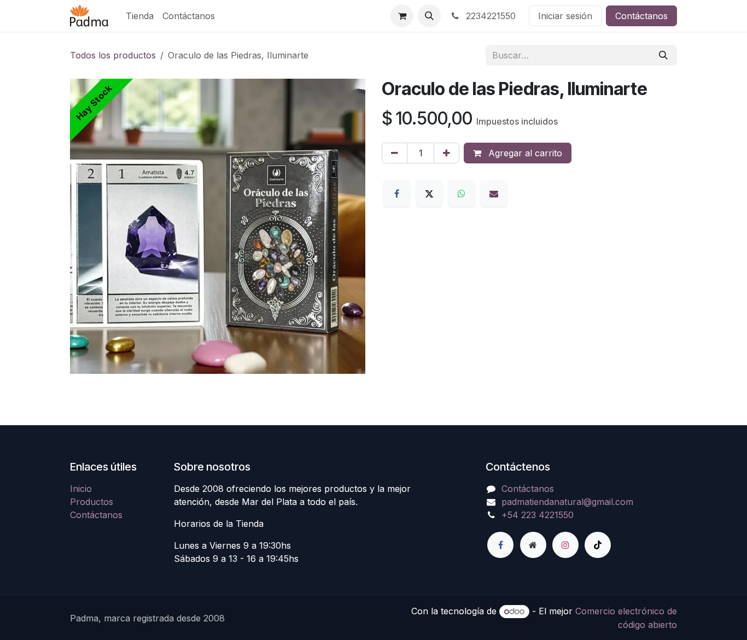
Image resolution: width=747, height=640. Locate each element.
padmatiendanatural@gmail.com (567, 501)
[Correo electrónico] (494, 193)
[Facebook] (396, 193)
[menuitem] (139, 16)
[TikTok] (598, 545)
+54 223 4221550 (537, 514)
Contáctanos (641, 15)
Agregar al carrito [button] (524, 153)
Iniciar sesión (565, 15)
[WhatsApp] (461, 193)
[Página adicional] (533, 545)
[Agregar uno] (446, 153)
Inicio (81, 488)
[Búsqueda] (663, 55)
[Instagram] (565, 545)
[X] (429, 193)
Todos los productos (113, 55)
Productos (91, 501)
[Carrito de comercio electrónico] (401, 15)
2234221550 (489, 15)
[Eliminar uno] (394, 153)
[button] (429, 15)
